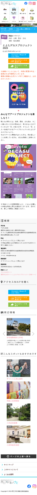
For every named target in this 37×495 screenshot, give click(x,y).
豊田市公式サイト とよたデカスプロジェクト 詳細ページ (18, 274)
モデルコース (5, 21)
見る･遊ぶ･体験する (14, 13)
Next (33, 334)
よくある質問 (8, 474)
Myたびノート (31, 21)
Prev (4, 334)
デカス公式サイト (6, 272)
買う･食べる (23, 13)
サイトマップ (8, 465)
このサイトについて (11, 469)
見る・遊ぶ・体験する (23, 29)
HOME (11, 29)
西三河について (23, 21)
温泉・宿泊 (32, 13)
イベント (14, 21)
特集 (5, 13)
